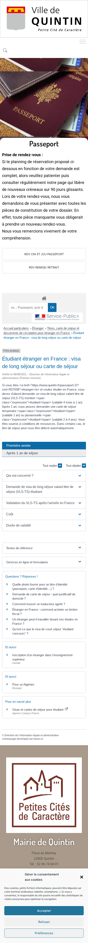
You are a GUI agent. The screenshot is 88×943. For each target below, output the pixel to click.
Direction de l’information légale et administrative (32, 735)
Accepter (44, 911)
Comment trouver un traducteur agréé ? (38, 604)
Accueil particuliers (16, 328)
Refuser (44, 922)
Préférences (44, 933)
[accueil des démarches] (44, 298)
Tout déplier (74, 465)
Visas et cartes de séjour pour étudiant (38, 709)
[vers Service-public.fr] (57, 318)
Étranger (38, 328)
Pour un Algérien (23, 684)
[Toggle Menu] (82, 42)
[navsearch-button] (5, 51)
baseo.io (38, 738)
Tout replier (50, 465)
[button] (82, 877)
